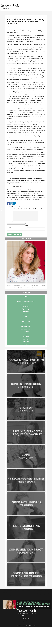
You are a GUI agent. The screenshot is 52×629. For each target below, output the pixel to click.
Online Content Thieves (26, 329)
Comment (10, 222)
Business (25, 299)
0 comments (24, 26)
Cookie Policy (26, 621)
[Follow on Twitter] (1, 216)
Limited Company (26, 324)
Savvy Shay (26, 331)
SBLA (26, 334)
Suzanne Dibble (13, 26)
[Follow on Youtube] (1, 208)
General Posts (26, 319)
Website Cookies (26, 344)
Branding (25, 296)
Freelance (26, 314)
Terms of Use (26, 618)
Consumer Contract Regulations (26, 301)
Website (9, 227)
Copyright (26, 306)
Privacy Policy (26, 616)
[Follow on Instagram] (1, 211)
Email (27, 225)
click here (28, 182)
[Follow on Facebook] (1, 219)
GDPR (26, 316)
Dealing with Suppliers (26, 309)
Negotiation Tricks (26, 326)
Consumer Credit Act (26, 304)
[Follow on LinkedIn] (1, 214)
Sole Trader (26, 339)
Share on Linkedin (14, 203)
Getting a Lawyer (26, 321)
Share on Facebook (8, 203)
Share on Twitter (11, 203)
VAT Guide (26, 341)
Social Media (26, 336)
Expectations (26, 311)
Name (27, 224)
